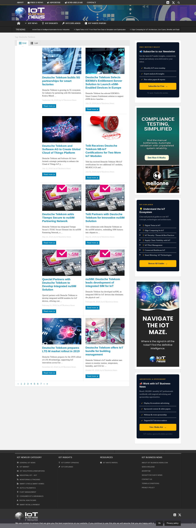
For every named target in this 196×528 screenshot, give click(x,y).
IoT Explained (73, 23)
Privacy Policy (148, 487)
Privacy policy (172, 523)
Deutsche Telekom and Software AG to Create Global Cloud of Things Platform (61, 149)
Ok (159, 523)
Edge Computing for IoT (153, 230)
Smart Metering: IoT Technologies (157, 255)
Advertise (146, 471)
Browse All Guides (158, 263)
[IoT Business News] (30, 13)
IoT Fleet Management (152, 245)
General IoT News (27, 463)
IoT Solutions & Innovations (32, 471)
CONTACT (91, 2)
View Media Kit (157, 427)
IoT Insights (51, 23)
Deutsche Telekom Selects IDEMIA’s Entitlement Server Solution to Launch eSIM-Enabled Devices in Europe (104, 82)
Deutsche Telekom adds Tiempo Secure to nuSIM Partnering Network (58, 218)
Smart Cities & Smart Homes (32, 484)
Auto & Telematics (28, 488)
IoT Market (24, 467)
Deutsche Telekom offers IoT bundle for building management (104, 351)
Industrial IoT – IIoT (28, 475)
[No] (192, 523)
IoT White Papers (97, 23)
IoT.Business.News (69, 100)
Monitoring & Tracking (30, 479)
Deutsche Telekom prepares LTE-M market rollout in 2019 (61, 349)
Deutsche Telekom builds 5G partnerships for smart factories (61, 81)
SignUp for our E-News (152, 475)
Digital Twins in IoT (151, 225)
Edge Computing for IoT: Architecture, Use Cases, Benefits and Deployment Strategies (147, 29)
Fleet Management (28, 492)
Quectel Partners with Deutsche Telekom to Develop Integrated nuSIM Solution (59, 284)
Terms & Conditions (150, 483)
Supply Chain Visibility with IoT (156, 240)
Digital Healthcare (27, 500)
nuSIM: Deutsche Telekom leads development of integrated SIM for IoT (103, 283)
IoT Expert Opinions (70, 463)
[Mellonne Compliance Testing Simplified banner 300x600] (158, 150)
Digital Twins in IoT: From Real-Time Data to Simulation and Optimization (86, 29)
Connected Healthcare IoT (154, 250)
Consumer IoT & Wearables (31, 496)
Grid (24, 43)
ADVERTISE (55, 2)
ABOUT (20, 2)
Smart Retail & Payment (30, 504)
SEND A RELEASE (75, 2)
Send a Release (148, 467)
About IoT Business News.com (155, 463)
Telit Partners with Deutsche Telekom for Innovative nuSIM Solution (105, 218)
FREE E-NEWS (36, 2)
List (36, 43)
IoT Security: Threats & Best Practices (158, 235)
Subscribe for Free (158, 86)
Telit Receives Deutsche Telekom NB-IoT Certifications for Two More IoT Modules (103, 151)
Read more (48, 106)
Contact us (147, 479)
